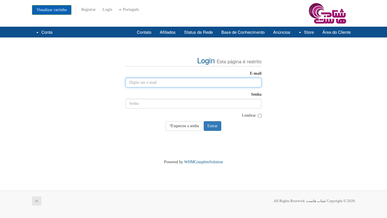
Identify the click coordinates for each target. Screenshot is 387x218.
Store (308, 32)
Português (130, 9)
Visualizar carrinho (52, 10)
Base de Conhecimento (243, 32)
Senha (256, 94)
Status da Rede (198, 32)
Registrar (88, 9)
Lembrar (249, 115)
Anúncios (281, 32)
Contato (144, 32)
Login (107, 9)
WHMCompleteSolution (203, 162)
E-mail (255, 73)
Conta (45, 32)
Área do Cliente (336, 32)
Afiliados (168, 32)
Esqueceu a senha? (184, 126)
